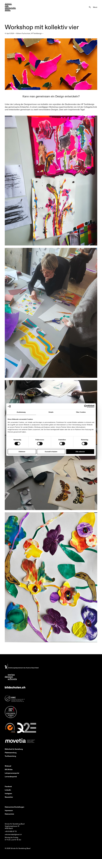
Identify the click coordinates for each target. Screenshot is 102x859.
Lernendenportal (11, 776)
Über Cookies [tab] (81, 412)
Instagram (8, 793)
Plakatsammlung (10, 752)
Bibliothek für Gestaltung (14, 749)
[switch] (40, 443)
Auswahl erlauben (51, 451)
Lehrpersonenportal (12, 773)
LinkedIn (8, 790)
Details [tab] (51, 412)
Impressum (9, 810)
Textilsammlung (10, 756)
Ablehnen (22, 451)
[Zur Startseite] (10, 7)
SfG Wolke (9, 769)
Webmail (8, 766)
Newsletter (9, 797)
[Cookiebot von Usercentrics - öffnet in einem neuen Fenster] (85, 406)
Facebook (8, 786)
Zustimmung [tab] (21, 412)
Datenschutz (9, 814)
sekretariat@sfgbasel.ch (13, 834)
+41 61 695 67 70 (11, 831)
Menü (95, 7)
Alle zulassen (80, 451)
